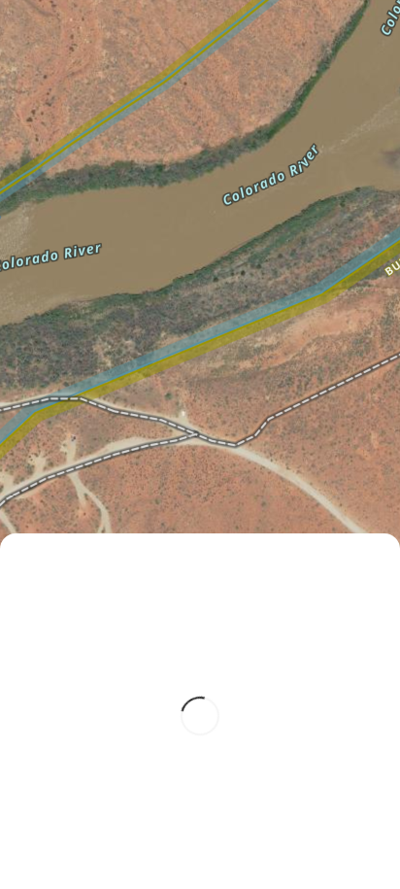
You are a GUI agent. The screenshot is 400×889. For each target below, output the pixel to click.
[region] (200, 444)
